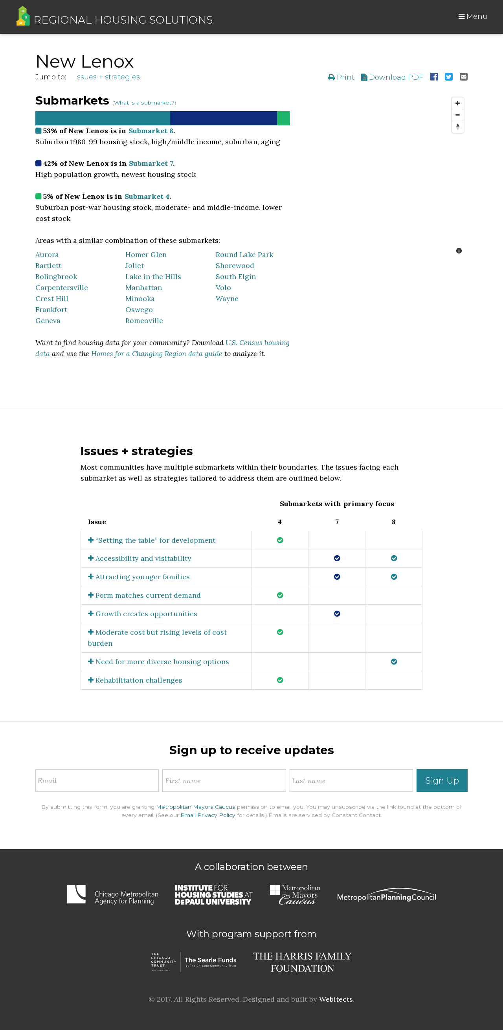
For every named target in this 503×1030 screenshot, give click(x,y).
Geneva (48, 320)
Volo (223, 287)
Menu (475, 16)
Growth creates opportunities (145, 613)
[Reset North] (458, 127)
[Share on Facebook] (434, 77)
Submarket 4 (147, 196)
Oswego (139, 309)
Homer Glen (146, 254)
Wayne (227, 298)
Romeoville (144, 320)
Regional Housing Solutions (122, 19)
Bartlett (48, 265)
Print (344, 77)
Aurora (47, 254)
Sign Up (442, 780)
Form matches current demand (147, 595)
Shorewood (235, 265)
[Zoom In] (458, 103)
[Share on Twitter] (449, 77)
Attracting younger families (142, 576)
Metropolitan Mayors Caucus (195, 807)
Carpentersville (61, 287)
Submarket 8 (151, 130)
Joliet (134, 265)
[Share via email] (464, 77)
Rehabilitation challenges (138, 680)
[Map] (385, 176)
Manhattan (143, 287)
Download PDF (395, 77)
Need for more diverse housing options (161, 661)
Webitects (336, 999)
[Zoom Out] (458, 115)
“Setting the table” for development (154, 540)
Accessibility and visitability (142, 558)
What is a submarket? (144, 102)
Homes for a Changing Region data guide (156, 353)
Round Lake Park (244, 254)
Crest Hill (51, 298)
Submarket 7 (151, 163)
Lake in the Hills (153, 276)
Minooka (140, 298)
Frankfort (51, 309)
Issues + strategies (107, 77)
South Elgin (236, 276)
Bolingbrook (56, 276)
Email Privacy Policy (207, 815)
